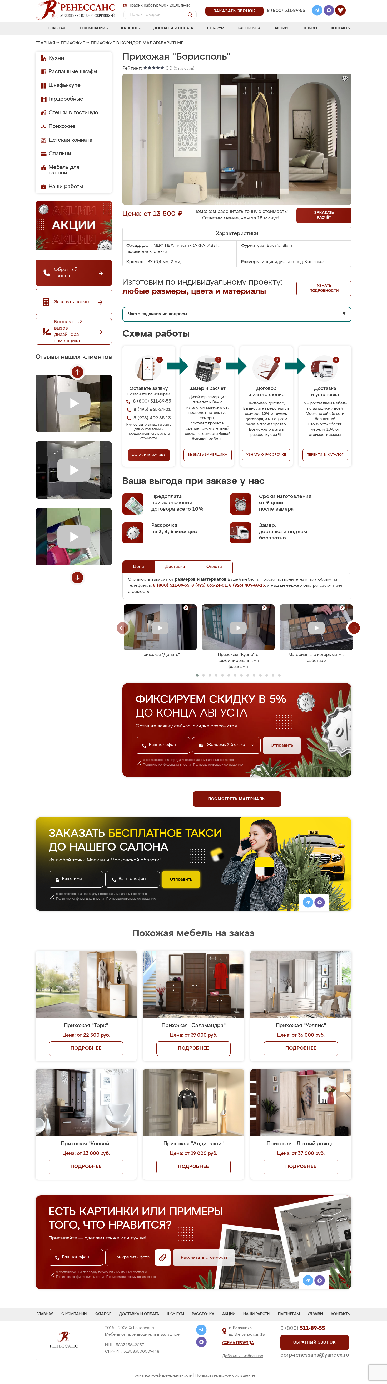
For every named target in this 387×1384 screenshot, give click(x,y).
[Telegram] (317, 11)
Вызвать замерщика (207, 454)
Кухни (56, 58)
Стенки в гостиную (73, 112)
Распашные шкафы (73, 71)
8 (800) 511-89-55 (286, 10)
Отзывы (309, 28)
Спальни (60, 153)
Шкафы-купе (65, 85)
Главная (56, 28)
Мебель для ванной (64, 170)
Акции (281, 28)
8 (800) (302, 1328)
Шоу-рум (215, 28)
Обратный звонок (314, 1342)
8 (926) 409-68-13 (285, 17)
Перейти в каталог (325, 454)
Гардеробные (66, 99)
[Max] (329, 11)
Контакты (340, 28)
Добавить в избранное (242, 1356)
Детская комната (70, 140)
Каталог (129, 28)
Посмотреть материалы (237, 799)
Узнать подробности (324, 288)
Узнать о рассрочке (266, 454)
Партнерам (289, 1314)
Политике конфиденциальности (167, 764)
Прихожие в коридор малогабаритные (137, 43)
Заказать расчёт (324, 215)
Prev (77, 372)
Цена (138, 567)
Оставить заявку (149, 455)
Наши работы (66, 186)
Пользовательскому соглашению (218, 764)
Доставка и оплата (173, 28)
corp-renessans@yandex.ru (314, 1355)
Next (77, 577)
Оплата (214, 567)
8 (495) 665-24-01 (285, 4)
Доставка (175, 567)
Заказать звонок (234, 11)
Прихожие (73, 43)
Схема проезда (238, 1343)
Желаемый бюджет (227, 745)
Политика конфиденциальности (162, 1375)
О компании (92, 28)
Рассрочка (249, 28)
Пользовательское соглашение (225, 1375)
